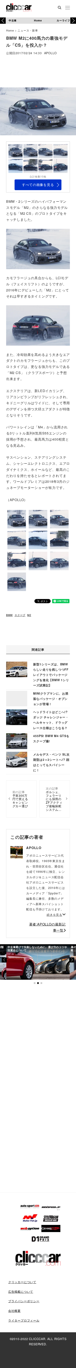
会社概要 (14, 1311)
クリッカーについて (22, 1282)
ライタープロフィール (23, 1320)
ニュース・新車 (28, 30)
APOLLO (50, 53)
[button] (73, 20)
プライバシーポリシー (23, 1301)
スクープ (20, 615)
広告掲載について (20, 1291)
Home (38, 20)
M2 (29, 615)
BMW (9, 615)
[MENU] (67, 8)
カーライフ (63, 20)
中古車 (13, 20)
